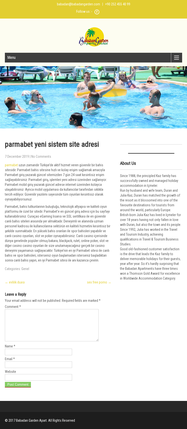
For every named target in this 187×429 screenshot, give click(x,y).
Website (10, 372)
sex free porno (99, 282)
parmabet (11, 165)
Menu (11, 57)
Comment (13, 307)
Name (10, 346)
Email (10, 359)
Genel (25, 269)
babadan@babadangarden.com (78, 4)
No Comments (41, 156)
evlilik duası (15, 282)
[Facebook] (97, 14)
